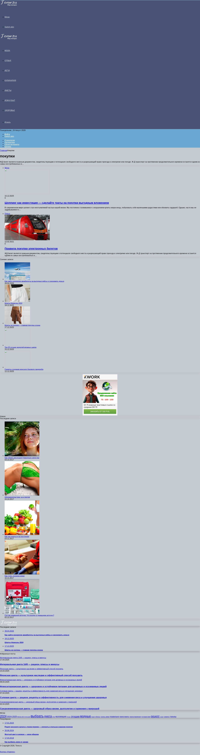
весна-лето (21, 717)
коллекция (61, 716)
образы (97, 717)
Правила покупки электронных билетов (31, 248)
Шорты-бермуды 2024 (13, 303)
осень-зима (105, 717)
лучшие (75, 716)
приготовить (124, 717)
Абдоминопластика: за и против (17, 497)
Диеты (8, 90)
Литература (10, 142)
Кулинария (10, 80)
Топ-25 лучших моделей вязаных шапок (20, 347)
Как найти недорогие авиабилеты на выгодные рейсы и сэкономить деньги (34, 281)
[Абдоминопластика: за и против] (22, 495)
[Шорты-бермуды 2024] (17, 301)
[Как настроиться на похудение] (22, 534)
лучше (68, 716)
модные (85, 716)
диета (48, 716)
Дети (7, 71)
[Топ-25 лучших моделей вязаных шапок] (17, 345)
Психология (10, 140)
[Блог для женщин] (11, 5)
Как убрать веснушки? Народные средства (22, 458)
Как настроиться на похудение (17, 536)
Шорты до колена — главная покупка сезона (22, 325)
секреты (167, 717)
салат (161, 716)
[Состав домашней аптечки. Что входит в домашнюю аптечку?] (22, 613)
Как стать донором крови (15, 576)
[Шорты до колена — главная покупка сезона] (17, 323)
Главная (3, 150)
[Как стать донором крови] (22, 574)
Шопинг (8, 147)
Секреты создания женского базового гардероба (24, 369)
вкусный (27, 716)
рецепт (155, 716)
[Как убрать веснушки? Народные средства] (22, 456)
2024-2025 (12, 716)
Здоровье (10, 110)
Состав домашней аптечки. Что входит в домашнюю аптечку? (29, 615)
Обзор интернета (12, 144)
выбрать (37, 716)
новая (93, 716)
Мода (7, 51)
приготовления (135, 717)
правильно (114, 717)
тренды (173, 717)
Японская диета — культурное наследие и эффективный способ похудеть (41, 675)
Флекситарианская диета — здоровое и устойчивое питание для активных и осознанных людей (53, 686)
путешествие (145, 717)
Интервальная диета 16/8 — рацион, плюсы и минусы (29, 664)
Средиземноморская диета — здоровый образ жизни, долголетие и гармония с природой (49, 708)
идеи (53, 716)
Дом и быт (10, 100)
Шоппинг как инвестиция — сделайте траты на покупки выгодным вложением (57, 202)
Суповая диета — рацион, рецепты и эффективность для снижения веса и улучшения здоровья (53, 697)
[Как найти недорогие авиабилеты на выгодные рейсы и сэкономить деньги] (17, 279)
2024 (3, 716)
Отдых (8, 61)
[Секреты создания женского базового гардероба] (17, 367)
